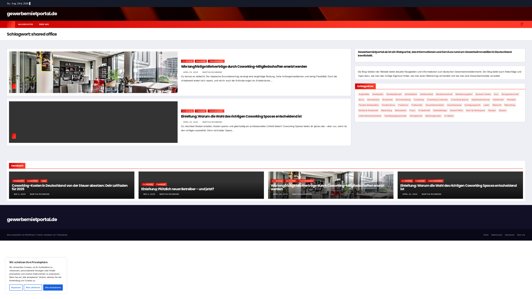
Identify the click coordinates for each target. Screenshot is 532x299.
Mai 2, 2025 (20, 194)
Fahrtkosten (498, 99)
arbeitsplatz (377, 94)
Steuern (502, 110)
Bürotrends (200, 61)
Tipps (43, 181)
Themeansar (61, 235)
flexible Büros (388, 105)
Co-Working (187, 61)
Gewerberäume (454, 105)
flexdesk (511, 99)
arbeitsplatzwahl (394, 94)
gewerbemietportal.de (32, 13)
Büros (361, 99)
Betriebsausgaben (464, 94)
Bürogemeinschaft (510, 94)
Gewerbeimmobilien (435, 105)
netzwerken (400, 110)
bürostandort (373, 99)
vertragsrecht (416, 116)
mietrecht (497, 105)
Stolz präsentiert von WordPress (21, 235)
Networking (386, 110)
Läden (486, 105)
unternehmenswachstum (370, 116)
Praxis (412, 110)
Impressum (509, 235)
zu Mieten (449, 116)
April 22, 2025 (191, 122)
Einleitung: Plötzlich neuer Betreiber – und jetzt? (177, 189)
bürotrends (388, 99)
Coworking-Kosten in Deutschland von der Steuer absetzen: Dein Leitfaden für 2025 (70, 187)
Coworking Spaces (459, 99)
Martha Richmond (212, 72)
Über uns (44, 24)
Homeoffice (32, 181)
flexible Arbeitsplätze (369, 105)
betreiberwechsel (444, 94)
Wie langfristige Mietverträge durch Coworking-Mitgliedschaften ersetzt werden (244, 66)
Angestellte (364, 94)
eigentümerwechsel (481, 99)
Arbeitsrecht (18, 181)
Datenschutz (496, 235)
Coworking (419, 99)
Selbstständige (440, 110)
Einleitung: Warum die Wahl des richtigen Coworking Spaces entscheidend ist (241, 116)
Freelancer (200, 111)
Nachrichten (25, 24)
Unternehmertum (216, 61)
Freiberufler (417, 105)
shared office (456, 110)
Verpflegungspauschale (395, 116)
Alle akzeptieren (53, 287)
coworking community (437, 99)
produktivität (424, 110)
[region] (36, 275)
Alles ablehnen (33, 287)
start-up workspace (475, 110)
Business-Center (483, 94)
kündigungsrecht (472, 105)
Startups (492, 110)
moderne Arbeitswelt (368, 110)
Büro (496, 94)
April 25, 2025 (191, 72)
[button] (518, 24)
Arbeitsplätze (411, 94)
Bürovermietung (403, 99)
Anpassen (16, 287)
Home (486, 235)
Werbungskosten (433, 116)
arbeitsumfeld (426, 94)
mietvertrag (510, 105)
